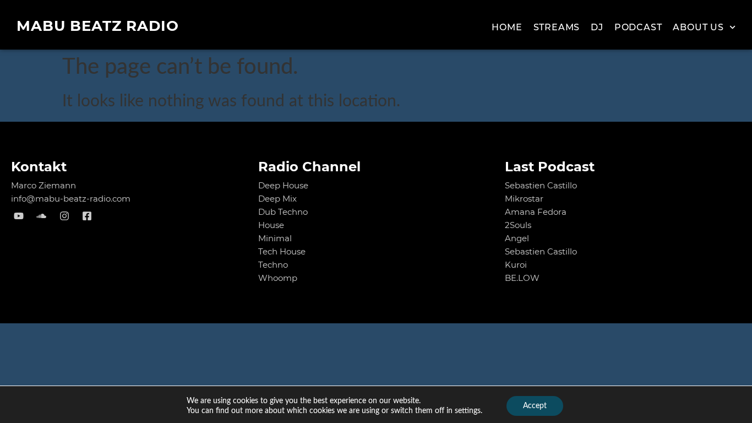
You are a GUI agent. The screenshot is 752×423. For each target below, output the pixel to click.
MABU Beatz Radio (98, 26)
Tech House (282, 251)
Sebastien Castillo (541, 185)
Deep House (283, 185)
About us (698, 27)
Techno (273, 264)
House (271, 225)
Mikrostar (524, 198)
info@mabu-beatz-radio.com (70, 198)
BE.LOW (522, 278)
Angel (517, 238)
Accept (535, 406)
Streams (556, 27)
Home (507, 27)
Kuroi (516, 264)
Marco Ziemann (43, 185)
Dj (597, 27)
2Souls (518, 225)
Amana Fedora (535, 212)
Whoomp (277, 278)
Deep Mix (277, 198)
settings (468, 411)
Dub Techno (283, 212)
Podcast (638, 27)
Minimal (275, 238)
